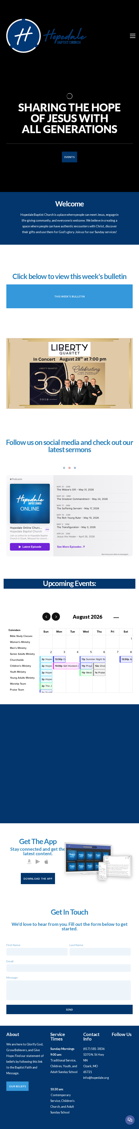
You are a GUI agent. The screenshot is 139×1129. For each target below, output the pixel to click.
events (69, 157)
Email (9, 961)
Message (12, 977)
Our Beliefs (17, 1086)
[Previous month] (46, 617)
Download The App (38, 878)
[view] (116, 617)
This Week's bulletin (69, 296)
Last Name (76, 945)
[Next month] (56, 617)
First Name (13, 945)
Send (69, 1009)
